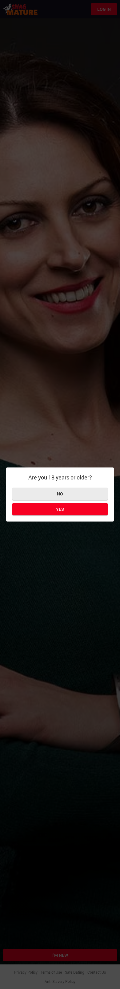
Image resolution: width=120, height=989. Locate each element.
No (60, 494)
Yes (60, 509)
